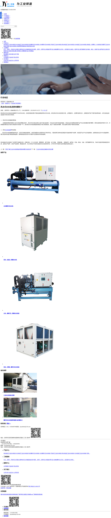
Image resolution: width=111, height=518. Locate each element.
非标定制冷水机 (30, 46)
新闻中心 (6, 55)
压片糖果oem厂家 (30, 494)
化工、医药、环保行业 (10, 49)
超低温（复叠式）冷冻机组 (94, 44)
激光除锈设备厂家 (15, 494)
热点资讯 (16, 57)
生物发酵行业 (57, 49)
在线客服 (17, 38)
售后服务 (6, 54)
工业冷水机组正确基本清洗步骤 (44, 149)
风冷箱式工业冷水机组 (10, 44)
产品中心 (6, 43)
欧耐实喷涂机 (39, 494)
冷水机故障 (8, 130)
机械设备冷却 (29, 49)
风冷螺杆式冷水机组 (33, 44)
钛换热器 (7, 494)
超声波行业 (103, 49)
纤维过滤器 (23, 494)
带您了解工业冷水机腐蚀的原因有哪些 (15, 149)
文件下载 (16, 54)
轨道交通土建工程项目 (15, 51)
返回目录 (28, 149)
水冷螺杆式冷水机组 (45, 44)
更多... (88, 453)
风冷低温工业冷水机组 (68, 44)
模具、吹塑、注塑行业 (40, 49)
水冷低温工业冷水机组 (80, 44)
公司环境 (16, 60)
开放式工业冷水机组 (56, 44)
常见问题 (11, 54)
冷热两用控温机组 (21, 46)
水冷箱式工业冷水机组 (22, 44)
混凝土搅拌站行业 (21, 49)
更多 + (9, 423)
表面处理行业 (49, 49)
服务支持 (6, 52)
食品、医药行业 (75, 49)
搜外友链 (3, 494)
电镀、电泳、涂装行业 (93, 49)
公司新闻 (6, 57)
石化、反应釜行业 (66, 49)
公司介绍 (6, 60)
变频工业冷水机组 (11, 46)
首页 (5, 41)
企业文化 (11, 60)
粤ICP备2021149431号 (34, 486)
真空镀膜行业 (83, 49)
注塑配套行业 (24, 51)
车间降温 (31, 51)
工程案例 (6, 47)
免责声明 (3, 488)
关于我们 (6, 59)
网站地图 (8, 488)
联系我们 (6, 62)
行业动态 (11, 57)
